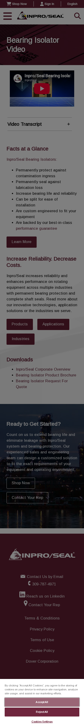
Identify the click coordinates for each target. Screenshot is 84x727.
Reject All (42, 711)
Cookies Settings (42, 721)
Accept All (42, 702)
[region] (42, 703)
